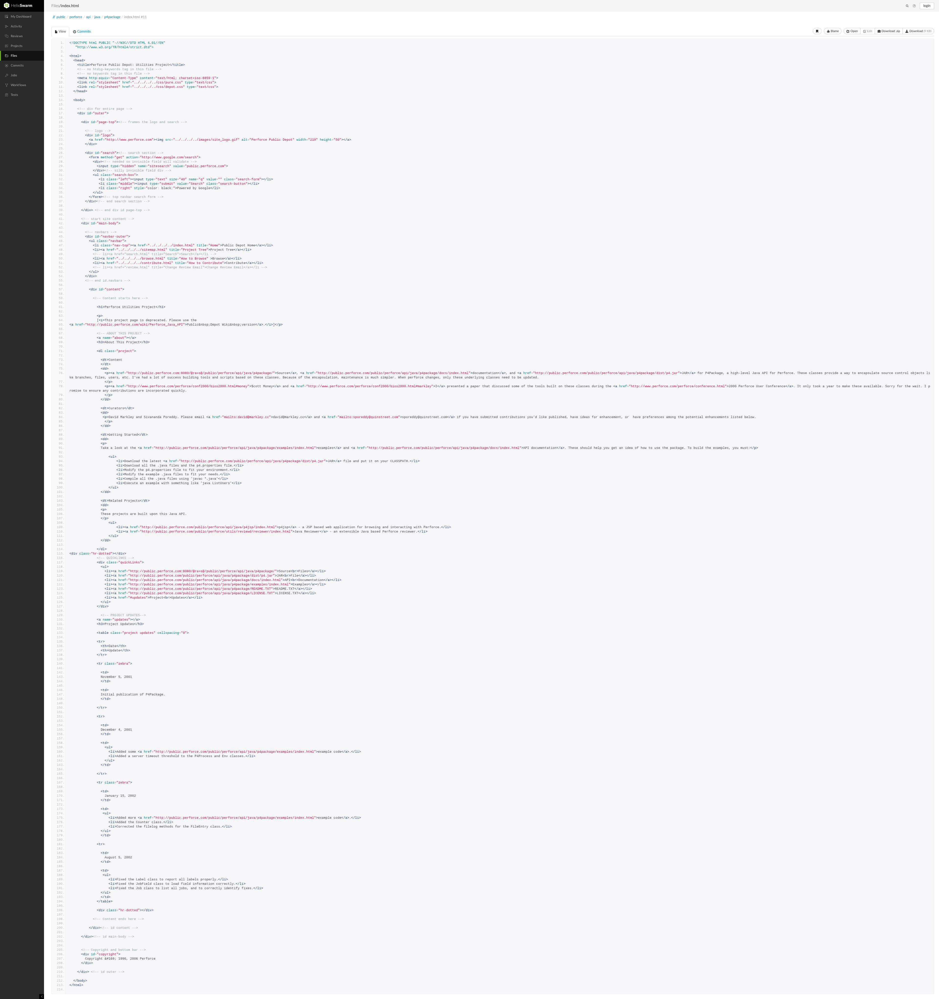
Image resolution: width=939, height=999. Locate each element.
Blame (834, 31)
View (62, 31)
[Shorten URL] (817, 31)
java (97, 17)
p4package (112, 17)
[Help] (914, 6)
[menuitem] (22, 17)
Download (920, 31)
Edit (869, 31)
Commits (83, 31)
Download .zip (890, 31)
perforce (75, 17)
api (88, 17)
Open (854, 31)
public (61, 17)
